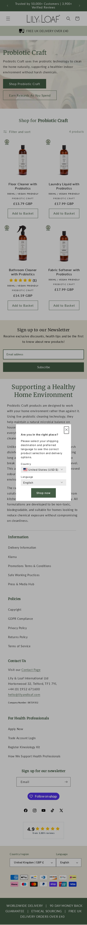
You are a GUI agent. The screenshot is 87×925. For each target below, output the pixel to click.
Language (27, 476)
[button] (66, 430)
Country (26, 463)
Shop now (43, 493)
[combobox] (40, 469)
